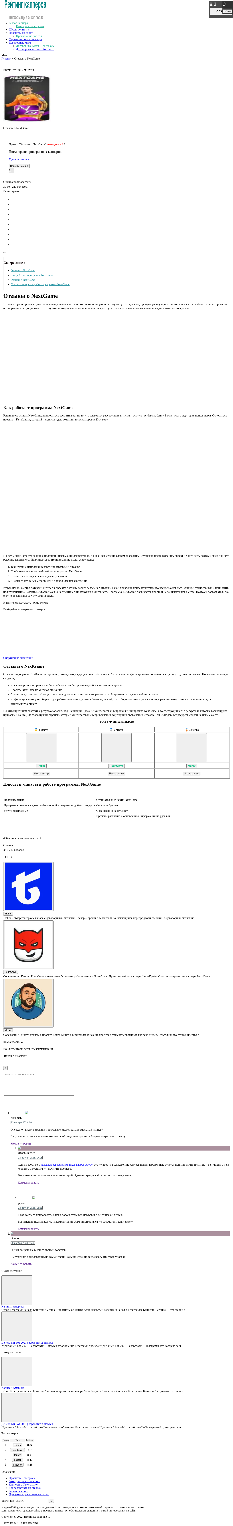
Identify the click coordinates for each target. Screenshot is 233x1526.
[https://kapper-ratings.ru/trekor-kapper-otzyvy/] (41, 747)
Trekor (41, 765)
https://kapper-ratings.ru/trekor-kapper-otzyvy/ (67, 1164)
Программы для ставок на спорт (29, 1494)
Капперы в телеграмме (30, 26)
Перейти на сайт (19, 166)
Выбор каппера (18, 22)
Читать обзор (41, 773)
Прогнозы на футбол (29, 36)
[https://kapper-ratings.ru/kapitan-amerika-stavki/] (16, 1290)
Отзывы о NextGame (23, 270)
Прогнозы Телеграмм (22, 1478)
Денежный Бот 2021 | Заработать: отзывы (27, 1342)
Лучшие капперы (19, 159)
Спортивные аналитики (18, 657)
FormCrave (116, 765)
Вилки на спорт (18, 1491)
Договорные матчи (20, 42)
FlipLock (17, 1464)
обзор (221, 11)
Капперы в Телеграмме (23, 1484)
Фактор (17, 1459)
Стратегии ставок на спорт (25, 39)
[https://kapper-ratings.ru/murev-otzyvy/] (192, 747)
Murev (192, 765)
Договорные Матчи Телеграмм (35, 45)
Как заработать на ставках (25, 1487)
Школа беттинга (19, 29)
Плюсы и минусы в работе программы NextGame (40, 284)
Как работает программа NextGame (32, 275)
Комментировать (21, 1143)
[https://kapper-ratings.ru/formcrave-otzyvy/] (116, 747)
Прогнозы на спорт (21, 32)
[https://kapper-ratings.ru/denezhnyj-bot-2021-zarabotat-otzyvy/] (16, 1326)
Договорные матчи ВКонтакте (35, 49)
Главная (6, 58)
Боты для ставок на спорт (24, 1481)
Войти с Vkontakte (15, 1055)
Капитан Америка (12, 1306)
